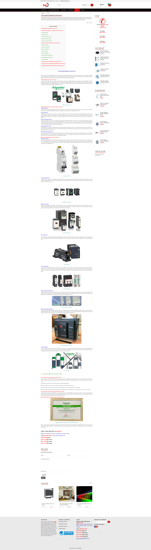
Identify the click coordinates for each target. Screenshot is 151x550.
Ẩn (56, 26)
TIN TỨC (77, 10)
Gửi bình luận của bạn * (45, 459)
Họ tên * (42, 455)
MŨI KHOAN (63, 10)
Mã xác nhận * (43, 471)
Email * (69, 455)
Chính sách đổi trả (62, 528)
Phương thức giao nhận (63, 526)
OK (108, 521)
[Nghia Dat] (45, 3)
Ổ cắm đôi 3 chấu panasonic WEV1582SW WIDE (104, 95)
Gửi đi (43, 477)
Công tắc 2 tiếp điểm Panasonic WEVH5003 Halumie (104, 113)
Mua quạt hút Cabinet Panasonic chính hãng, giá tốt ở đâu (105, 52)
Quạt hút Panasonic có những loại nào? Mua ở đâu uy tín (104, 58)
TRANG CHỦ (43, 10)
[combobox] (86, 5)
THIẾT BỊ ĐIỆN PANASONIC (53, 10)
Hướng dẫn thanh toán (63, 523)
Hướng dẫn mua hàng (63, 521)
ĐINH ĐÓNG (70, 10)
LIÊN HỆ (82, 10)
